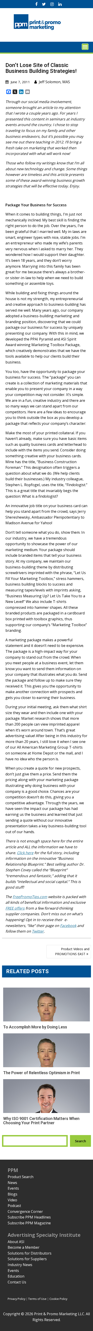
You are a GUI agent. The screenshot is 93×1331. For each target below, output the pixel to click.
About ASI (16, 1241)
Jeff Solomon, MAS (54, 81)
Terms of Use (37, 1299)
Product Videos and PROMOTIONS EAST (72, 951)
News (12, 1182)
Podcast (14, 1205)
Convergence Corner (25, 1211)
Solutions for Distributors (29, 1253)
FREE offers (15, 908)
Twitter (38, 931)
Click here (25, 852)
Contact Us (17, 1282)
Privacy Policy (16, 1299)
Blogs (12, 1194)
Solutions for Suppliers (27, 1258)
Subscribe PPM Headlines (29, 1217)
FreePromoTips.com (30, 896)
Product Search (20, 1176)
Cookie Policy (58, 1299)
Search (80, 1141)
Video (12, 1200)
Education (16, 1276)
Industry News (20, 1264)
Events (13, 1188)
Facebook (68, 925)
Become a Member (24, 1247)
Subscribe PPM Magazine (29, 1223)
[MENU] (85, 47)
